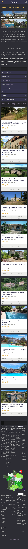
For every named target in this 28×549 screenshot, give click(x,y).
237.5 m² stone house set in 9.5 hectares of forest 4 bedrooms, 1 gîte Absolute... (13, 236)
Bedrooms (19, 103)
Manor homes (20, 18)
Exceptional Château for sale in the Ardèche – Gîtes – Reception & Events (13, 179)
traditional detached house (9, 378)
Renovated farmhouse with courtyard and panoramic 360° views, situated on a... (14, 208)
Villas (7, 26)
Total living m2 (14, 104)
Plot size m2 (24, 104)
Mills (20, 26)
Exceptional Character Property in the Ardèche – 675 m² (13, 151)
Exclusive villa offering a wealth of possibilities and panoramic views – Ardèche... (14, 350)
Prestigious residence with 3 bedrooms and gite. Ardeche (13, 265)
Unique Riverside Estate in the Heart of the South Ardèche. (13, 293)
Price (9, 103)
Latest (3, 103)
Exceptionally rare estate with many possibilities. (12, 322)
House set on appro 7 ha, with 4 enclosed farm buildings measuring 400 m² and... (14, 123)
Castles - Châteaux (7, 18)
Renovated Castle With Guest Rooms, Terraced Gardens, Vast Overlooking (13, 405)
